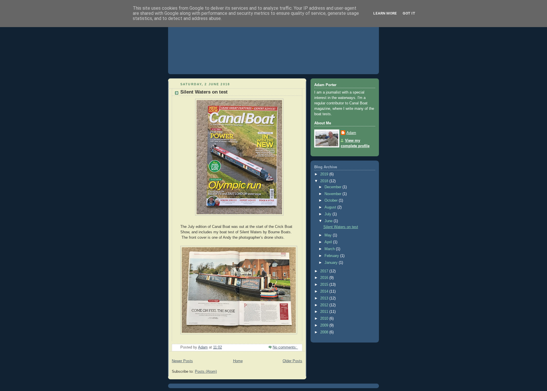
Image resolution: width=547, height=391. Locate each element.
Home (238, 361)
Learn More (385, 13)
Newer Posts (182, 361)
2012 (324, 305)
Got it (409, 13)
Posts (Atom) (206, 372)
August (330, 207)
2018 (324, 181)
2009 (324, 325)
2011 (324, 312)
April (328, 242)
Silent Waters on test (204, 92)
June (329, 221)
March (330, 249)
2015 (324, 285)
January (331, 263)
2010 (324, 319)
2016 (324, 278)
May (328, 235)
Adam (351, 133)
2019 (324, 174)
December (333, 187)
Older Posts (292, 361)
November (333, 194)
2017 (324, 271)
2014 (324, 291)
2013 (324, 298)
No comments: (285, 347)
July (328, 214)
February (332, 256)
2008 (324, 332)
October (331, 200)
